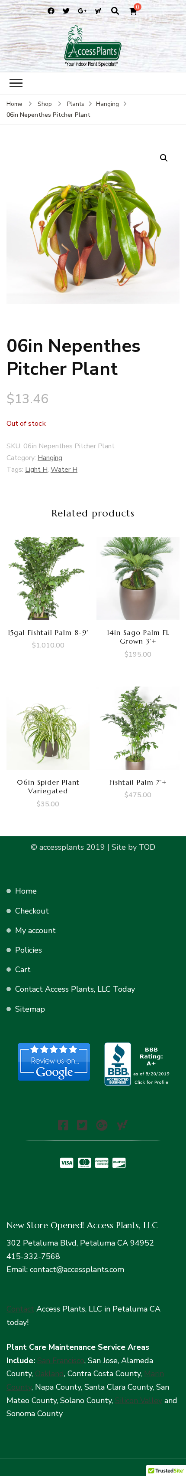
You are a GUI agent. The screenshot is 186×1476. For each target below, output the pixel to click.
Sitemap (30, 1009)
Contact (20, 1309)
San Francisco (60, 1360)
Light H (36, 469)
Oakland (49, 1373)
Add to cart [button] (48, 579)
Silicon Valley (138, 1400)
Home (26, 891)
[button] (164, 158)
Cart (23, 969)
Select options (138, 583)
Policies (28, 950)
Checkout (32, 911)
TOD (146, 847)
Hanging (50, 458)
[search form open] (115, 11)
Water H (64, 469)
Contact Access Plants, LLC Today (75, 989)
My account (35, 930)
